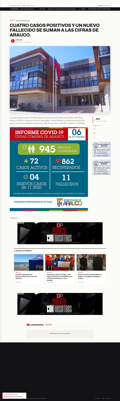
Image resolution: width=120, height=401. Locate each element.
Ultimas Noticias (77, 13)
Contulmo (38, 391)
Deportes (64, 376)
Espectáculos (65, 388)
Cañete (38, 373)
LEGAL (88, 13)
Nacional (64, 373)
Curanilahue (39, 376)
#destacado (14, 218)
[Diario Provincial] (17, 14)
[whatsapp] (21, 379)
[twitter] (12, 379)
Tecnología (65, 385)
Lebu (37, 388)
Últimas (108, 398)
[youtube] (17, 379)
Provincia (54, 13)
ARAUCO (12, 20)
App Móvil (94, 380)
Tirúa (37, 382)
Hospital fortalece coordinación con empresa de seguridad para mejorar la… (41, 1)
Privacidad (97, 398)
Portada (43, 13)
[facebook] (10, 379)
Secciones (65, 13)
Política (64, 379)
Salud (63, 382)
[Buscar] (108, 13)
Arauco (38, 385)
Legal (103, 398)
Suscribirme (103, 353)
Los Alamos (39, 379)
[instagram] (14, 379)
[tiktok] (19, 379)
